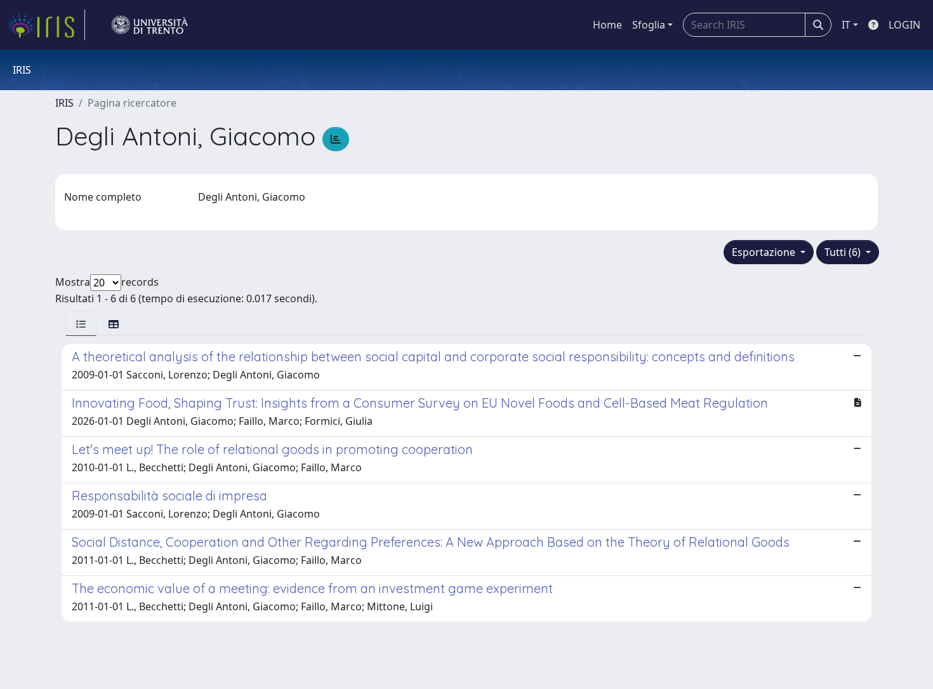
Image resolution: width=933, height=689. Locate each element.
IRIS (64, 103)
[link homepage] (46, 25)
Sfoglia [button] (648, 25)
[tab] (80, 323)
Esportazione (765, 252)
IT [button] (846, 25)
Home (607, 25)
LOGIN (904, 25)
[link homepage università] (149, 25)
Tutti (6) (843, 252)
